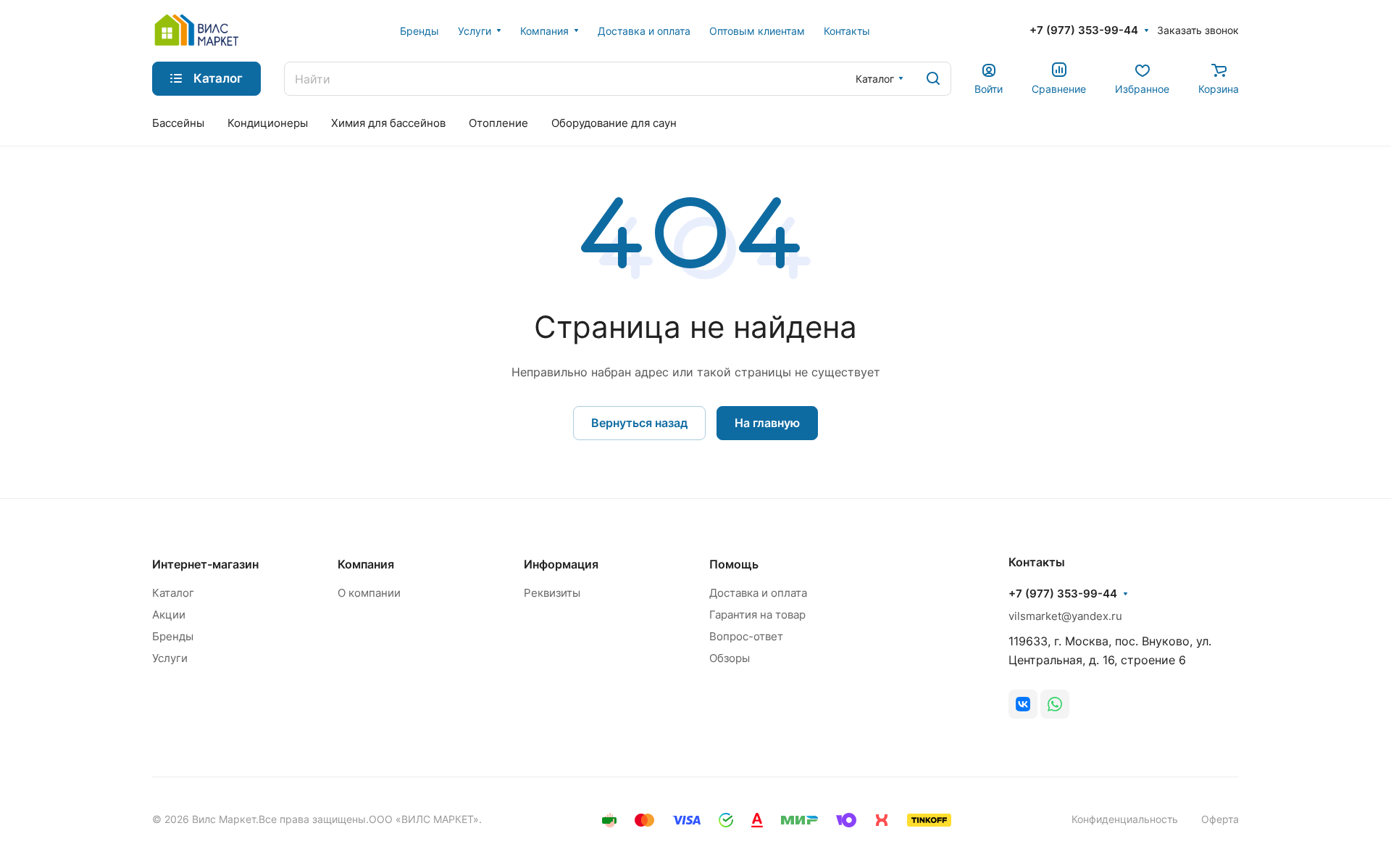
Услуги (170, 658)
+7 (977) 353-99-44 (1083, 30)
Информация (561, 564)
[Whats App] (1054, 704)
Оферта (1220, 819)
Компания (366, 564)
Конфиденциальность (1125, 819)
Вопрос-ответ (746, 636)
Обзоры (729, 658)
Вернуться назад (639, 422)
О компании (369, 593)
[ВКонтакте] (1022, 704)
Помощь (734, 564)
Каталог (173, 593)
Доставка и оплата (758, 593)
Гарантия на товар (757, 614)
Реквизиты (552, 593)
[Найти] (933, 79)
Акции (168, 614)
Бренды (172, 636)
